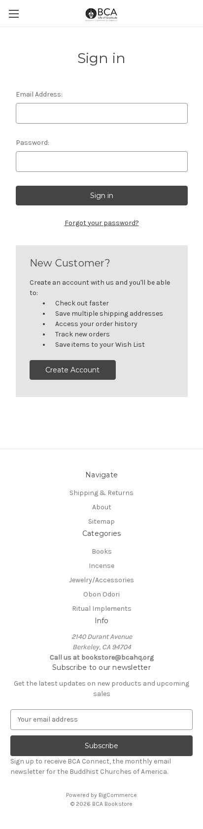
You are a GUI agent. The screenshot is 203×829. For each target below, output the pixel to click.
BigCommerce (118, 795)
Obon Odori (101, 594)
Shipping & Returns (101, 493)
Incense (101, 566)
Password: (32, 142)
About (101, 507)
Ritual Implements (102, 608)
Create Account (72, 369)
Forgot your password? (102, 223)
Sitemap (101, 521)
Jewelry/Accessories (101, 580)
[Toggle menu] (13, 13)
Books (102, 551)
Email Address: (39, 94)
